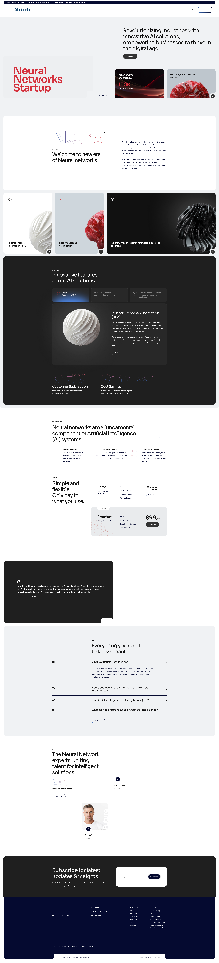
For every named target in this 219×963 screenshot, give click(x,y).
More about (59, 796)
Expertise (133, 913)
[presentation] (161, 439)
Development (155, 916)
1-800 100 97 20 (99, 911)
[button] (99, 94)
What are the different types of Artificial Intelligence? (125, 709)
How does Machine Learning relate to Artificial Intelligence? (120, 689)
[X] (58, 915)
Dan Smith (89, 835)
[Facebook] (53, 915)
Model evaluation (156, 919)
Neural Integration (156, 925)
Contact (133, 925)
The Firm (74, 946)
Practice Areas (64, 946)
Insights (83, 946)
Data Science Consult (158, 922)
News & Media (135, 919)
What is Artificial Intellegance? (110, 662)
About (132, 911)
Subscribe (155, 876)
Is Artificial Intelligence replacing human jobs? (120, 700)
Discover (131, 56)
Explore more (129, 176)
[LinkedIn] (211, 2)
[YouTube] (68, 915)
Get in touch (205, 10)
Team (132, 922)
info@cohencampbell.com (41, 3)
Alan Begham (119, 785)
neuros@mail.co (97, 915)
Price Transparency (146, 957)
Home (54, 946)
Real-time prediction (157, 928)
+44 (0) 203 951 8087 (18, 3)
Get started (153, 495)
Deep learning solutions (155, 912)
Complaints (156, 957)
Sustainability (135, 916)
